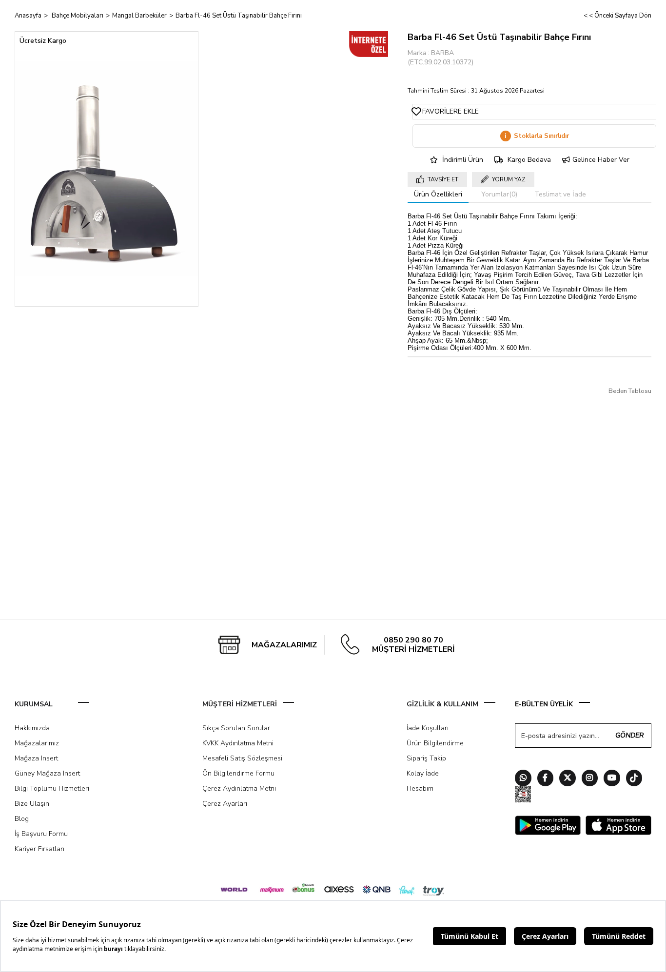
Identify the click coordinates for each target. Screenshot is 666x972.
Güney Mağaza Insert (47, 773)
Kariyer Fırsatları (39, 849)
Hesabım (420, 788)
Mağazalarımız (37, 743)
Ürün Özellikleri (438, 194)
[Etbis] (523, 795)
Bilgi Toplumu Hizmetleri (52, 788)
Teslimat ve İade (560, 194)
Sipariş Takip (426, 758)
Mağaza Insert (36, 758)
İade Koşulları (428, 728)
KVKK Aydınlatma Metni (238, 743)
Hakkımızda (32, 728)
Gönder (629, 735)
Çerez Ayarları (224, 803)
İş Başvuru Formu (41, 833)
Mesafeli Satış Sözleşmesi (242, 758)
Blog (22, 818)
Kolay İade (423, 773)
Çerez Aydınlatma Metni (239, 788)
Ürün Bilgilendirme (435, 743)
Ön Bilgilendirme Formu (238, 773)
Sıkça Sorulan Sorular (236, 728)
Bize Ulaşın (32, 803)
